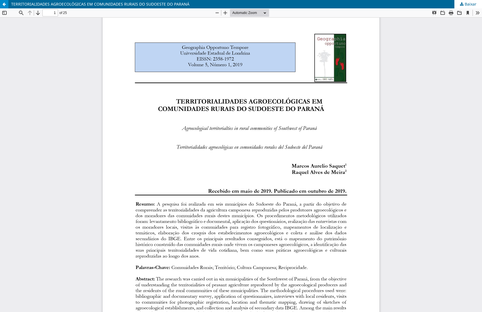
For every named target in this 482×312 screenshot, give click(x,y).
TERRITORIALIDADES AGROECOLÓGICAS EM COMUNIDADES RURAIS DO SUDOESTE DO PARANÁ (100, 4)
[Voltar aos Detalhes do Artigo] (4, 4)
